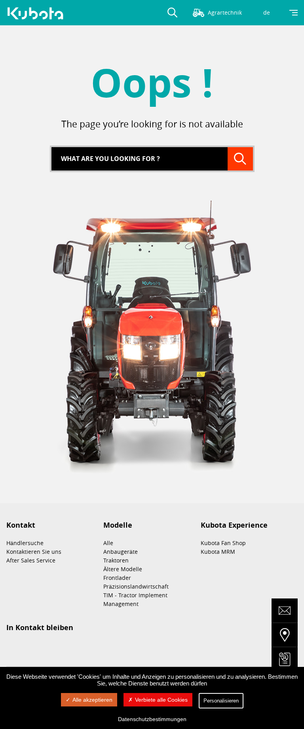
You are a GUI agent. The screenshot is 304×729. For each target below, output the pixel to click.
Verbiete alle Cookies (161, 700)
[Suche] (240, 158)
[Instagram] (11, 647)
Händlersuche (25, 543)
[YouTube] (70, 647)
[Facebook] (50, 647)
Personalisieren (221, 701)
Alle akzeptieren (92, 700)
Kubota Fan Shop (223, 543)
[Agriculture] (38, 13)
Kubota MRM (218, 551)
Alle (108, 543)
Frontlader (117, 577)
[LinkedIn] (31, 647)
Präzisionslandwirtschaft (136, 586)
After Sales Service (30, 560)
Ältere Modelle (122, 569)
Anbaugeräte (120, 551)
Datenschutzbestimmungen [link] (152, 719)
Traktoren (116, 560)
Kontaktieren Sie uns (33, 551)
